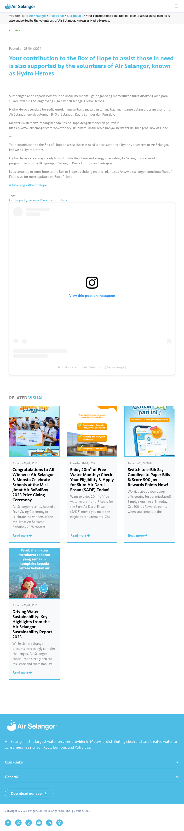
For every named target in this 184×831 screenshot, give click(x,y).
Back (17, 30)
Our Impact (17, 200)
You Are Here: (18, 16)
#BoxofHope (37, 185)
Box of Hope (58, 200)
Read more (21, 535)
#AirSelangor (18, 185)
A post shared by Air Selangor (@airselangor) (92, 367)
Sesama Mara (37, 200)
